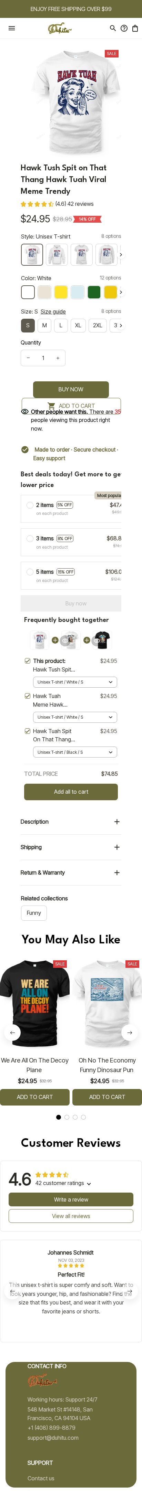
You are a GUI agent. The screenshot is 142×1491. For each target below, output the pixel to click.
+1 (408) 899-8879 (51, 1427)
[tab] (59, 1117)
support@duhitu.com (53, 1437)
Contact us (41, 1478)
